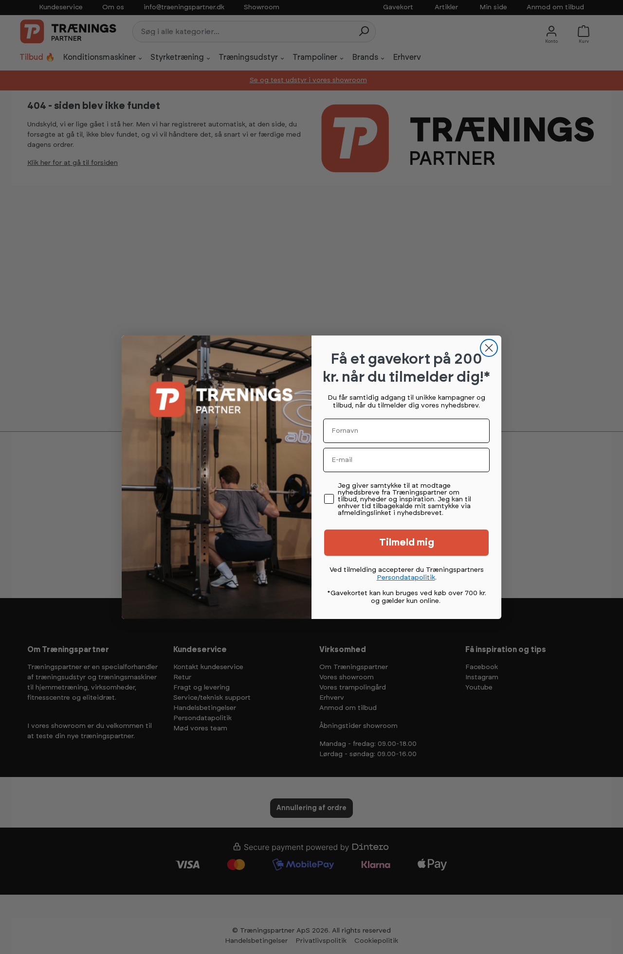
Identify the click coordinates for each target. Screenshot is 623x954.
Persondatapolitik (406, 577)
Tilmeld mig (406, 543)
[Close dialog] (488, 347)
